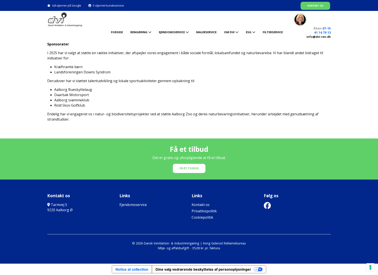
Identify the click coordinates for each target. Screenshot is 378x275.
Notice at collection (132, 269)
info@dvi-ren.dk (318, 37)
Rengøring (138, 32)
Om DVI (229, 32)
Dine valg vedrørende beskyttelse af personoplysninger (203, 269)
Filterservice (273, 32)
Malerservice (206, 32)
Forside (117, 32)
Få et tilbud (189, 168)
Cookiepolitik (202, 217)
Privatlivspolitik (204, 211)
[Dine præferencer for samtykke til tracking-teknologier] (370, 267)
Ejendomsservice (172, 32)
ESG (248, 32)
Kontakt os (315, 5)
